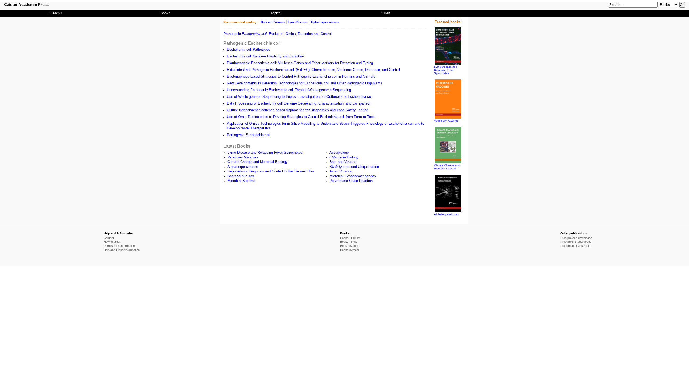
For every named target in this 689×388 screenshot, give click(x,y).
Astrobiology (339, 152)
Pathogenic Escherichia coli (251, 43)
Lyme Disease (297, 22)
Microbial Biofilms (241, 181)
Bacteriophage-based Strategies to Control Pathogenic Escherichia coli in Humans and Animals (301, 76)
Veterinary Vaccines (242, 157)
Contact (109, 238)
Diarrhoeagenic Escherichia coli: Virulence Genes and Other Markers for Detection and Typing (300, 63)
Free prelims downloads (576, 241)
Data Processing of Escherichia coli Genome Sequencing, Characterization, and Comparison (299, 103)
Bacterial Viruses (240, 176)
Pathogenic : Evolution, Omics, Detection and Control (277, 34)
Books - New (348, 241)
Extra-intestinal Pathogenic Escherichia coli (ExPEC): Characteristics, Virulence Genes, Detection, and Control (313, 70)
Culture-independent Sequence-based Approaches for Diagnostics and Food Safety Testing (297, 110)
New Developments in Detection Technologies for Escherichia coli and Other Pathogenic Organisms (304, 83)
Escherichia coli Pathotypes (248, 49)
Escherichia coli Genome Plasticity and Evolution (265, 56)
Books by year (349, 249)
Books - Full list (350, 238)
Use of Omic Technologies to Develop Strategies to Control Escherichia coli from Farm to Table (301, 117)
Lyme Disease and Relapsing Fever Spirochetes (265, 152)
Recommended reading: (240, 22)
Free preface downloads (576, 238)
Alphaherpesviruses (324, 22)
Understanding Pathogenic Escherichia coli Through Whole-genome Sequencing (289, 90)
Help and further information (122, 249)
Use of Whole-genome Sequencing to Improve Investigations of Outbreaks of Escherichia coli (299, 97)
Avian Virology (340, 171)
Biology (343, 157)
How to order (112, 241)
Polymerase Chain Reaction (351, 181)
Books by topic (350, 245)
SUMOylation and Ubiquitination (354, 167)
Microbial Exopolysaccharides (352, 176)
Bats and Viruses (273, 22)
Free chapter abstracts (575, 245)
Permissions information (119, 245)
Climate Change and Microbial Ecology (257, 162)
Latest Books (237, 146)
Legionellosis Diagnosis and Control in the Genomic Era (270, 171)
